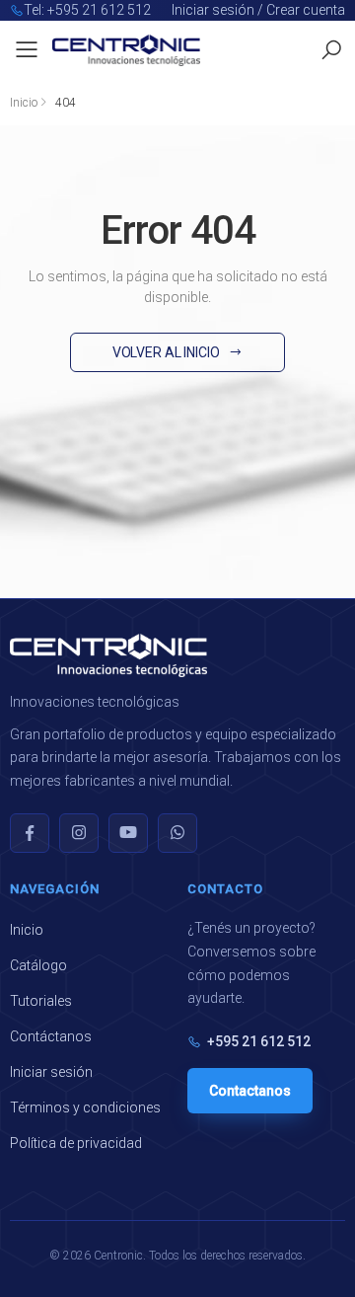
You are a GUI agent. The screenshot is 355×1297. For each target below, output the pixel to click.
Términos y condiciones (85, 1107)
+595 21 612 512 (259, 1041)
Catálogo (38, 965)
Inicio (23, 103)
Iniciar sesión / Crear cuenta (258, 10)
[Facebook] (29, 833)
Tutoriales (41, 1001)
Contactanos (250, 1091)
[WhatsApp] (177, 833)
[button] (331, 50)
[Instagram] (79, 833)
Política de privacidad (76, 1143)
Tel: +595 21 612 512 (87, 10)
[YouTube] (128, 833)
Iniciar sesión (51, 1072)
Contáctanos (51, 1036)
